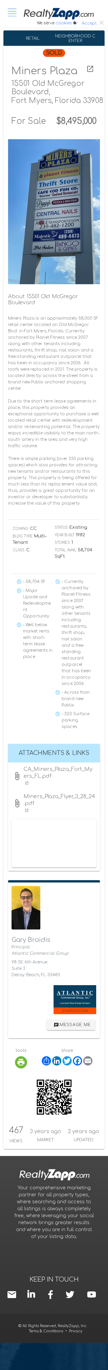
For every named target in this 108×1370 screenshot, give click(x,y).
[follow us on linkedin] (32, 1294)
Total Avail (65, 550)
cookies (64, 23)
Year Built (64, 535)
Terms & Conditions (46, 1331)
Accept (89, 23)
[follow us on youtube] (92, 1295)
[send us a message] (13, 1295)
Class (19, 550)
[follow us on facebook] (52, 1295)
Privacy (75, 1331)
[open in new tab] (90, 69)
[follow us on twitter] (70, 1295)
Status (61, 527)
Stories (62, 543)
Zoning (21, 529)
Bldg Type (23, 536)
